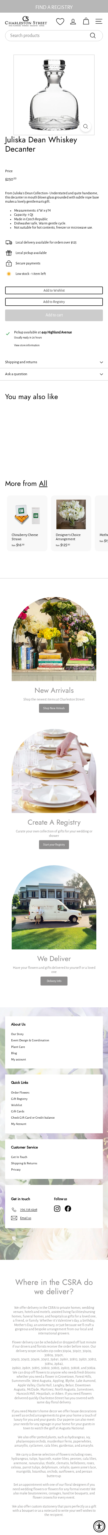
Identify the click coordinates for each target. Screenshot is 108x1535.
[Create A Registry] (54, 771)
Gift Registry (19, 1098)
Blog (14, 1053)
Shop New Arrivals (54, 708)
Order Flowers (20, 1092)
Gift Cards (17, 1111)
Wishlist (16, 1105)
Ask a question (16, 374)
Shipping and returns (21, 362)
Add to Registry (54, 302)
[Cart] (86, 21)
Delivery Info (54, 981)
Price (9, 171)
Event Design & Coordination (30, 1040)
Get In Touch (19, 1157)
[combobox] (54, 35)
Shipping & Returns (24, 1163)
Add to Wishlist (54, 290)
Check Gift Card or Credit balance (33, 1117)
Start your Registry (54, 844)
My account (18, 1059)
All (43, 483)
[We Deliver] (54, 907)
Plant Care (18, 1047)
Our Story (17, 1034)
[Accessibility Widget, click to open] (99, 1526)
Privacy (16, 1169)
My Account (18, 1124)
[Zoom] (85, 126)
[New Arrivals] (54, 639)
